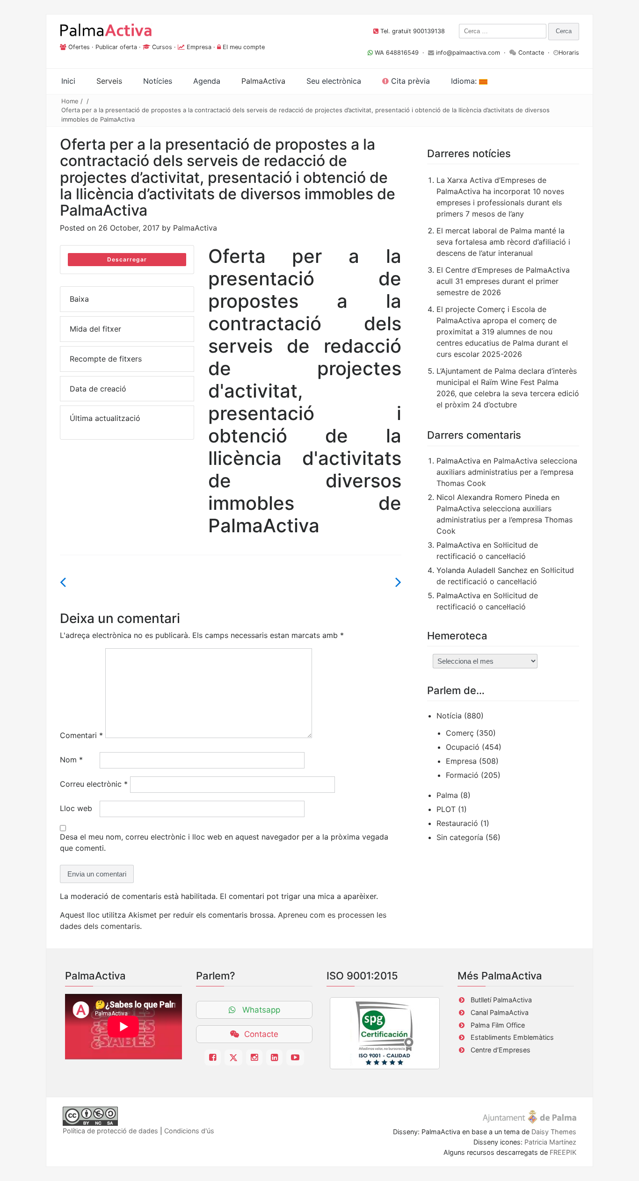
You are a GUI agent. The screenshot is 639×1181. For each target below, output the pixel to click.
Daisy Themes (553, 1132)
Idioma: (465, 81)
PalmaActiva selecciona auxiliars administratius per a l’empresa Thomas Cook (506, 472)
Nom (71, 759)
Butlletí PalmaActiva (501, 1000)
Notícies (157, 81)
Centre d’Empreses (500, 1050)
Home (70, 101)
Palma (447, 795)
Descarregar (127, 259)
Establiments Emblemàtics (512, 1037)
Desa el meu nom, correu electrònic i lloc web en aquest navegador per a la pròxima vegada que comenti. (224, 842)
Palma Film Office (498, 1025)
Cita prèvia (409, 81)
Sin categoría (459, 837)
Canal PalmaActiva (500, 1012)
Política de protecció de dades (110, 1131)
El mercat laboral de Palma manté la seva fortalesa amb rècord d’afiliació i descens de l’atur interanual (503, 242)
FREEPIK (563, 1152)
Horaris (569, 52)
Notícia (449, 715)
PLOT (446, 809)
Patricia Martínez (550, 1142)
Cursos (162, 47)
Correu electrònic (94, 784)
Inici (68, 81)
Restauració (457, 823)
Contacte (531, 52)
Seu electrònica (333, 81)
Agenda (206, 81)
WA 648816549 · (400, 52)
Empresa (199, 47)
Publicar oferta (116, 47)
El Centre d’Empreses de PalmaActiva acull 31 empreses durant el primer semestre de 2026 (503, 281)
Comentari (81, 735)
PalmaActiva (195, 227)
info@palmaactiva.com (468, 52)
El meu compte (244, 47)
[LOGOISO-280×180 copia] (385, 1033)
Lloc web (76, 808)
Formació (462, 775)
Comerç (460, 733)
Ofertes (79, 47)
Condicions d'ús (189, 1131)
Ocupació (462, 747)
